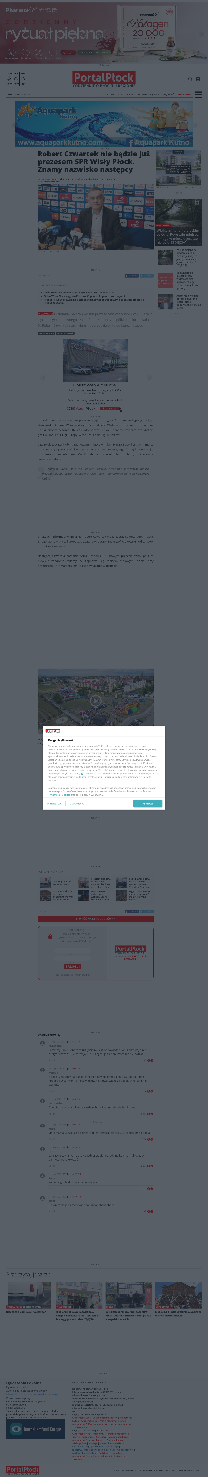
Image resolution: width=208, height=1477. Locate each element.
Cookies (66, 794)
